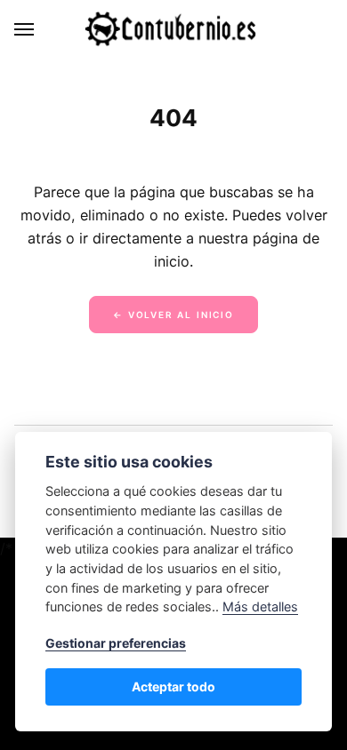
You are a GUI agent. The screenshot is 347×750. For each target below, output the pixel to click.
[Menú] (25, 29)
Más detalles (260, 606)
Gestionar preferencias (115, 642)
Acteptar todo (173, 686)
